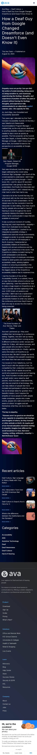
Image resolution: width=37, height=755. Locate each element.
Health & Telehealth (9, 643)
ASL (4, 684)
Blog (4, 667)
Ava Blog (5, 9)
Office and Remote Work (11, 633)
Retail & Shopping (9, 647)
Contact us (6, 704)
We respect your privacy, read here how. (12, 746)
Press (5, 711)
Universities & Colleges (11, 640)
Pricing (5, 616)
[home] (5, 3)
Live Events (7, 651)
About (5, 701)
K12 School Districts (10, 637)
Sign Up (5, 610)
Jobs (4, 707)
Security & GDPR (9, 680)
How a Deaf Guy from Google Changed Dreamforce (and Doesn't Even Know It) (17, 12)
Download (6, 606)
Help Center (7, 670)
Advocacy (6, 664)
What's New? (7, 620)
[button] (34, 3)
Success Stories (8, 677)
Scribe (5, 613)
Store (5, 674)
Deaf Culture (16, 9)
